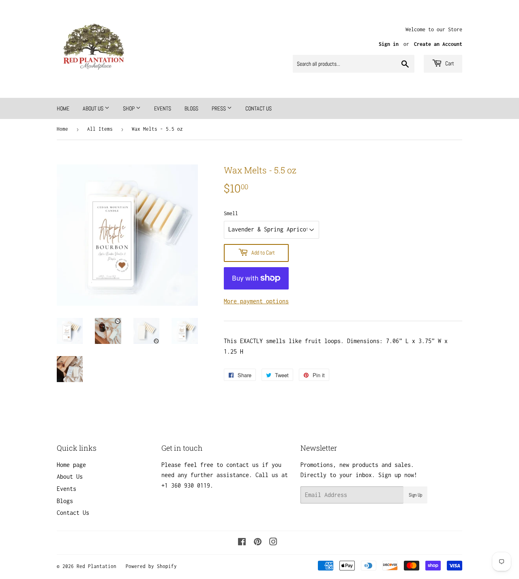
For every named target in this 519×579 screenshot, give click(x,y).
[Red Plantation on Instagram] (273, 542)
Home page (71, 464)
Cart (449, 63)
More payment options (256, 301)
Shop (129, 108)
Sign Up (415, 495)
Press (219, 108)
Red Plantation (96, 566)
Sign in (389, 44)
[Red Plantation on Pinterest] (257, 542)
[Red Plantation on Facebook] (242, 542)
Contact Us (258, 108)
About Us (94, 108)
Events (162, 108)
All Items (100, 129)
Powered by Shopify (151, 566)
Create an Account (438, 44)
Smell (231, 213)
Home (63, 108)
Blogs (191, 108)
